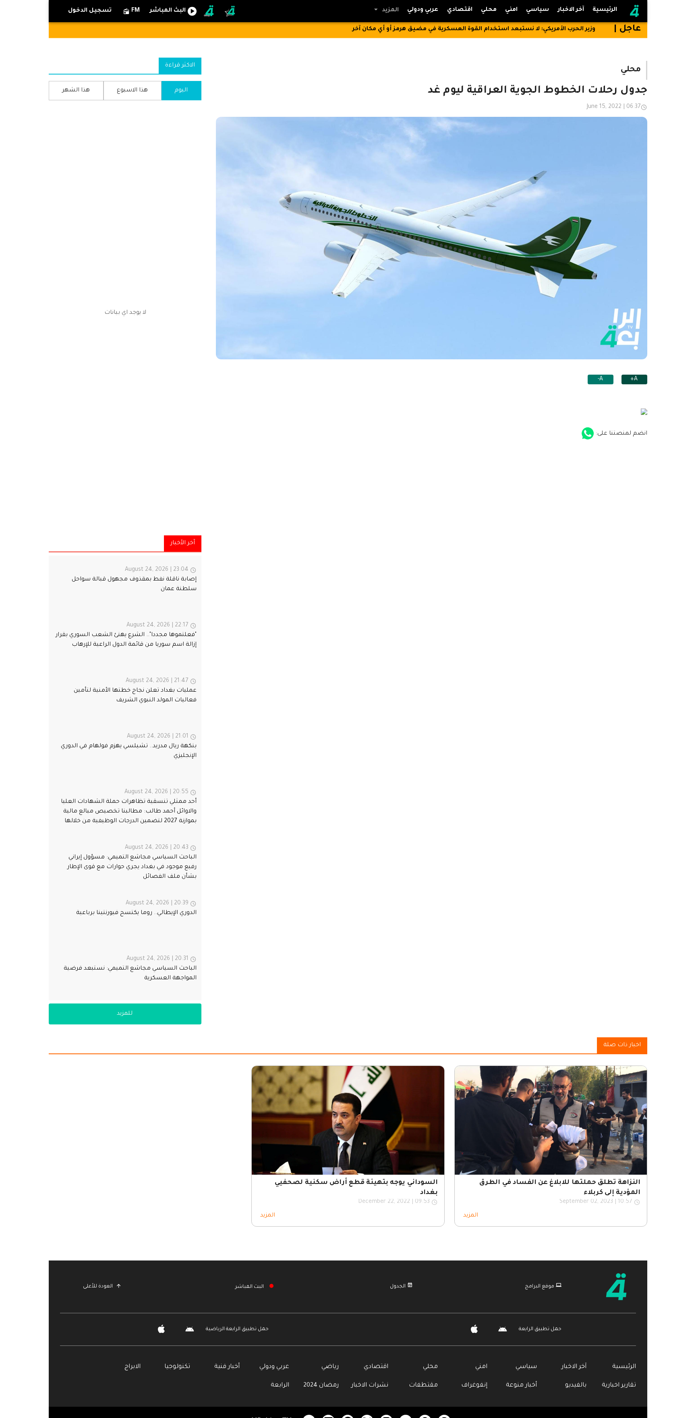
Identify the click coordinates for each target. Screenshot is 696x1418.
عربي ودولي (274, 1367)
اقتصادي (376, 1367)
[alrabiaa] (616, 1287)
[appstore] (588, 433)
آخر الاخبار (573, 1367)
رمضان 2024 (321, 1385)
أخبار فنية (227, 1367)
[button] (385, 10)
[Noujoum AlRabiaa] (230, 11)
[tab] (537, 10)
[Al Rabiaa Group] (209, 11)
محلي (430, 1367)
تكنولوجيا (177, 1367)
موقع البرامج (539, 1286)
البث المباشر (249, 1287)
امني (481, 1367)
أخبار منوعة (521, 1385)
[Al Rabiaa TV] (634, 11)
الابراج (132, 1367)
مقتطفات (423, 1385)
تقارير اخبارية (619, 1385)
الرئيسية (624, 1367)
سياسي (526, 1367)
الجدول (398, 1286)
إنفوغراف (474, 1385)
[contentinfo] (125, 777)
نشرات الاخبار (369, 1385)
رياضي (330, 1367)
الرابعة (280, 1385)
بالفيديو (575, 1385)
